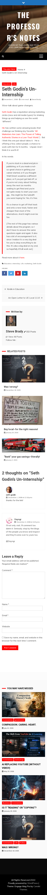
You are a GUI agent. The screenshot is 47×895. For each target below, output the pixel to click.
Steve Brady (14, 331)
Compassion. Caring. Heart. (19, 724)
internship (16, 264)
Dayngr (17, 519)
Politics (22, 843)
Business (6, 803)
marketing (28, 264)
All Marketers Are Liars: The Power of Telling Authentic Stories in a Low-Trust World (21, 134)
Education (6, 84)
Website (6, 626)
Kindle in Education (16, 289)
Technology (19, 760)
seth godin (11, 494)
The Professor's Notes (23, 26)
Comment (7, 570)
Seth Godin (7, 112)
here (22, 257)
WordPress (32, 883)
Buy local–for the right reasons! (21, 429)
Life (14, 84)
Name (5, 604)
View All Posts (15, 336)
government (19, 720)
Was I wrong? (11, 386)
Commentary (8, 720)
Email (5, 615)
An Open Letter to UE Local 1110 (24, 297)
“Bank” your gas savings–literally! (22, 456)
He (3, 128)
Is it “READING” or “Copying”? (19, 807)
